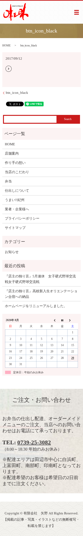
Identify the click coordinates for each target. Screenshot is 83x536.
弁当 (8, 181)
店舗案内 (12, 153)
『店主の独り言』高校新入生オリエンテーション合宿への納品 (41, 294)
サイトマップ (15, 228)
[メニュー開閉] (76, 12)
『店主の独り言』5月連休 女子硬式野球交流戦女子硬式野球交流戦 (40, 279)
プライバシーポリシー (22, 218)
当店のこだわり (17, 172)
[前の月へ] (52, 320)
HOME (6, 45)
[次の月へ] (73, 320)
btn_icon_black (17, 92)
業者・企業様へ (17, 209)
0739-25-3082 (34, 442)
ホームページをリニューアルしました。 (36, 306)
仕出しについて (17, 190)
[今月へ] (62, 320)
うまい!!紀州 (14, 200)
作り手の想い (15, 163)
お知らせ (12, 252)
